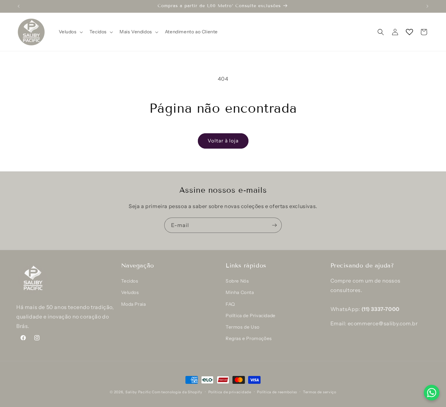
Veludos (130, 292)
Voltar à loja (223, 141)
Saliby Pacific (138, 392)
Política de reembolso (277, 392)
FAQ (230, 304)
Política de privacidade (229, 392)
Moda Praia (133, 304)
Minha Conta (240, 292)
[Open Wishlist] (409, 32)
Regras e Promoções (249, 338)
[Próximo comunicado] (427, 6)
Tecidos (129, 281)
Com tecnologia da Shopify (177, 392)
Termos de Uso (243, 327)
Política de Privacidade (251, 315)
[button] (70, 32)
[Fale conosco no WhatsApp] (431, 392)
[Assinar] (274, 225)
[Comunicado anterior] (18, 6)
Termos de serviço (319, 392)
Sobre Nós (237, 281)
